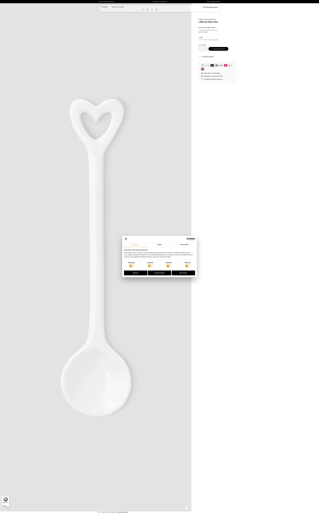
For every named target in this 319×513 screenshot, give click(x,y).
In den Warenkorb (218, 49)
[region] (96, 257)
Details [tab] (160, 244)
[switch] (150, 266)
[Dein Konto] (147, 9)
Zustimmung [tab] (134, 244)
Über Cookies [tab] (184, 244)
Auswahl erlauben (159, 273)
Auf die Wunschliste (207, 56)
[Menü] (8, 497)
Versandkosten (214, 39)
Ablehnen (135, 273)
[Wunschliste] (152, 9)
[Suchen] (143, 9)
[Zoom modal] (186, 508)
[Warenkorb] (156, 9)
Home (99, 512)
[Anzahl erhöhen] (206, 49)
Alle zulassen (183, 273)
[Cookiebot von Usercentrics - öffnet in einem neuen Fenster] (188, 239)
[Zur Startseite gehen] (210, 7)
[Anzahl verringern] (200, 49)
